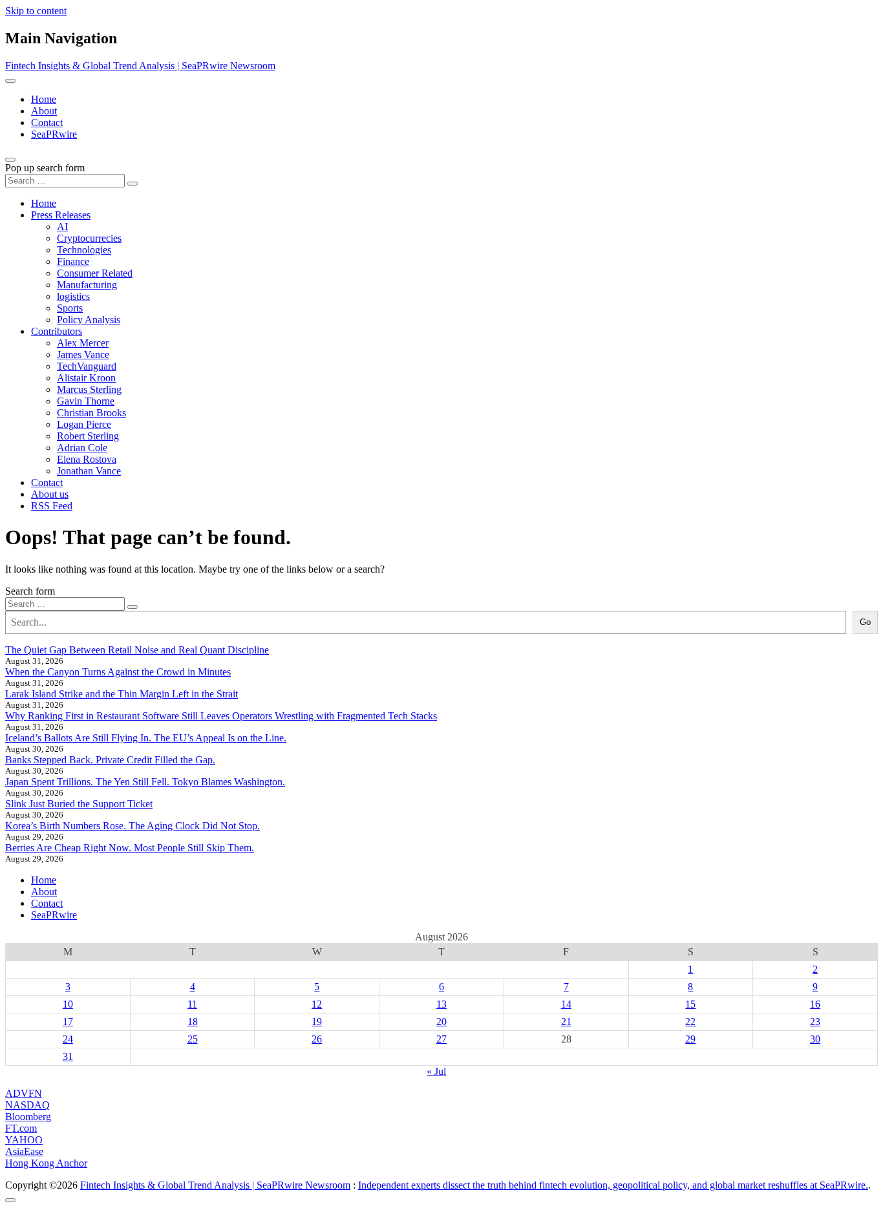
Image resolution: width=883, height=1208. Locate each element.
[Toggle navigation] (10, 81)
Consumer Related (95, 273)
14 (566, 1004)
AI (62, 226)
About (44, 110)
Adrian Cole (82, 447)
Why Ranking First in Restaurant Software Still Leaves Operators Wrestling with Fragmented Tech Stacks (221, 715)
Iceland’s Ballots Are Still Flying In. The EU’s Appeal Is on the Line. (145, 737)
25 (192, 1038)
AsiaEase (24, 1151)
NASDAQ (27, 1104)
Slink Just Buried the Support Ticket (79, 803)
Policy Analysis (88, 319)
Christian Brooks (91, 412)
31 (68, 1056)
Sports (70, 307)
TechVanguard (86, 366)
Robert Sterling (88, 435)
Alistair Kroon (86, 377)
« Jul (436, 1071)
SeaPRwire (54, 134)
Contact (47, 122)
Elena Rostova (86, 459)
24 (68, 1038)
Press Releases (60, 214)
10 (68, 1004)
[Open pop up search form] (10, 160)
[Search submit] (132, 183)
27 (441, 1038)
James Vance (83, 354)
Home (43, 99)
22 (690, 1021)
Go (865, 622)
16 (815, 1004)
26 (317, 1038)
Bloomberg (28, 1116)
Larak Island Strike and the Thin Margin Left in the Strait (121, 693)
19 (317, 1021)
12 (317, 1004)
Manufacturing (87, 284)
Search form (30, 591)
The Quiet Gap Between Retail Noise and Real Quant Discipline (137, 649)
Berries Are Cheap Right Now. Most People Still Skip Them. (129, 847)
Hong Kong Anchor (46, 1163)
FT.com (21, 1128)
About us (50, 494)
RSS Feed (51, 505)
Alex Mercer (83, 342)
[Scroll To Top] (10, 1200)
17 (68, 1021)
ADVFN (23, 1093)
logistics (73, 296)
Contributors (56, 331)
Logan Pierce (84, 424)
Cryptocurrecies (89, 238)
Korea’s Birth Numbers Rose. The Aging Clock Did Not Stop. (132, 825)
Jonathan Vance (89, 470)
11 (192, 1004)
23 (815, 1021)
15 (690, 1004)
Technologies (84, 249)
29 (690, 1038)
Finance (73, 261)
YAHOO (24, 1139)
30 (815, 1038)
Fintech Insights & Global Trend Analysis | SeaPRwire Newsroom (140, 65)
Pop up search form (45, 167)
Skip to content (36, 10)
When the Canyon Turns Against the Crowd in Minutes (118, 671)
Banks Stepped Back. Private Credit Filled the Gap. (110, 759)
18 (192, 1021)
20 (441, 1021)
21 (566, 1021)
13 (441, 1004)
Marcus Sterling (89, 389)
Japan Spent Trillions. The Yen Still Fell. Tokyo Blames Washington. (145, 781)
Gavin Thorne (85, 401)
